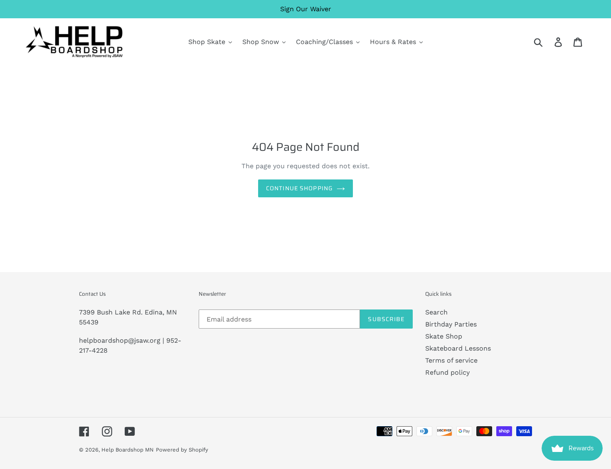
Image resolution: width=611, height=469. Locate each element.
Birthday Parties (451, 324)
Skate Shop (443, 336)
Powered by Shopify (182, 450)
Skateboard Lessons (458, 348)
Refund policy (447, 372)
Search (436, 312)
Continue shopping (299, 188)
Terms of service (451, 360)
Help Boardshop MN (127, 450)
